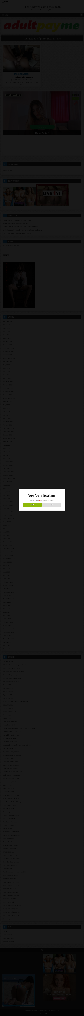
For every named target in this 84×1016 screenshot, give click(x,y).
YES (32, 505)
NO (52, 505)
